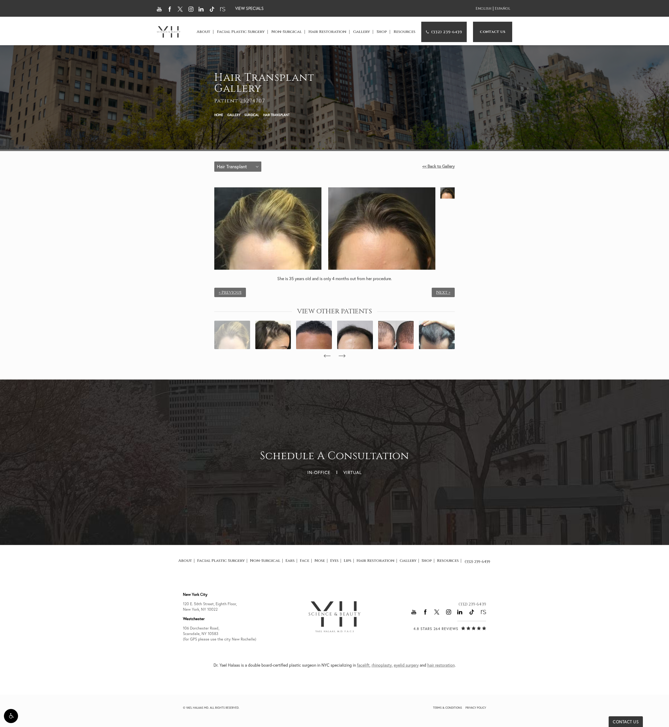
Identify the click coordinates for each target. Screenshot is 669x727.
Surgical (251, 115)
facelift (363, 665)
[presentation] (327, 355)
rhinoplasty (382, 665)
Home (218, 115)
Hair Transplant (276, 115)
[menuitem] (444, 32)
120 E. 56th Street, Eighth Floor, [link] (210, 606)
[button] (11, 716)
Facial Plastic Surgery (240, 31)
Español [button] (502, 8)
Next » (443, 292)
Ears (290, 560)
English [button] (484, 8)
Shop (382, 31)
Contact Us (492, 32)
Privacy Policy (475, 707)
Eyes (334, 560)
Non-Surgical (286, 31)
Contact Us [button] (626, 721)
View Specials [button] (249, 8)
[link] (444, 32)
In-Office (318, 472)
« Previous (230, 292)
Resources (404, 31)
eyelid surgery (406, 665)
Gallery (361, 31)
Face (304, 560)
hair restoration (441, 665)
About (203, 31)
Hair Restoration (327, 31)
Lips (347, 560)
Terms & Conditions (447, 707)
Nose (319, 560)
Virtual (352, 472)
